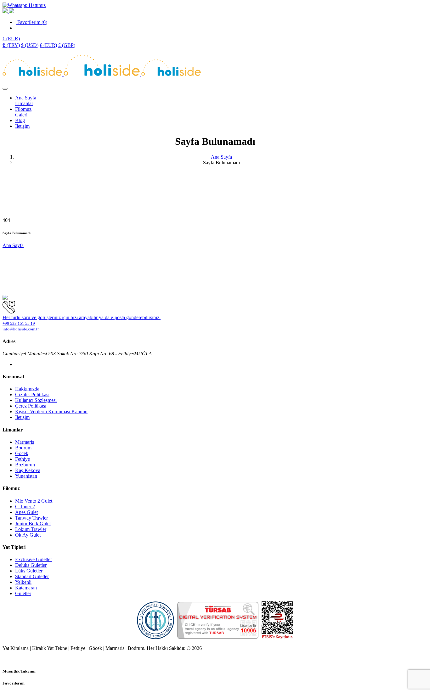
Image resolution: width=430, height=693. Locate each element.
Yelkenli (23, 582)
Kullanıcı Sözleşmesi (36, 400)
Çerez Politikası (30, 405)
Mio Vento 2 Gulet (33, 501)
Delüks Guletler (31, 565)
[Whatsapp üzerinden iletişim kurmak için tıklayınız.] (24, 5)
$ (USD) (29, 45)
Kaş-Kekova (27, 470)
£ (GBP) (66, 45)
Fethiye (22, 459)
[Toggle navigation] (5, 89)
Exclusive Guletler (33, 559)
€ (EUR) (48, 45)
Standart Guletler (32, 576)
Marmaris (24, 442)
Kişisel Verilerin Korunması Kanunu (51, 411)
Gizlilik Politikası (32, 394)
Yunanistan (26, 476)
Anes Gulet (26, 512)
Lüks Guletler (28, 570)
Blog (20, 120)
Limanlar (24, 103)
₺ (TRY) (11, 45)
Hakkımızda (27, 389)
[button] (11, 38)
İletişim (22, 126)
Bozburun (25, 464)
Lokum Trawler (30, 529)
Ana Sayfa (25, 97)
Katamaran (26, 587)
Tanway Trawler (31, 518)
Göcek (21, 453)
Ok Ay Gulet (28, 535)
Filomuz (23, 109)
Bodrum (23, 447)
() (32, 22)
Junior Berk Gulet (33, 523)
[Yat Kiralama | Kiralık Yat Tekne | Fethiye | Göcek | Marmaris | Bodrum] (33, 74)
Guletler (23, 593)
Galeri (21, 114)
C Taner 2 (25, 506)
